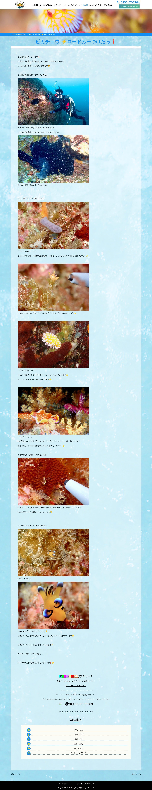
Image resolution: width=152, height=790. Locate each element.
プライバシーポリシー (87, 784)
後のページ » (136, 774)
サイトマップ (63, 784)
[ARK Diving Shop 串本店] (20, 8)
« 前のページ (15, 774)
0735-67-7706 (130, 2)
